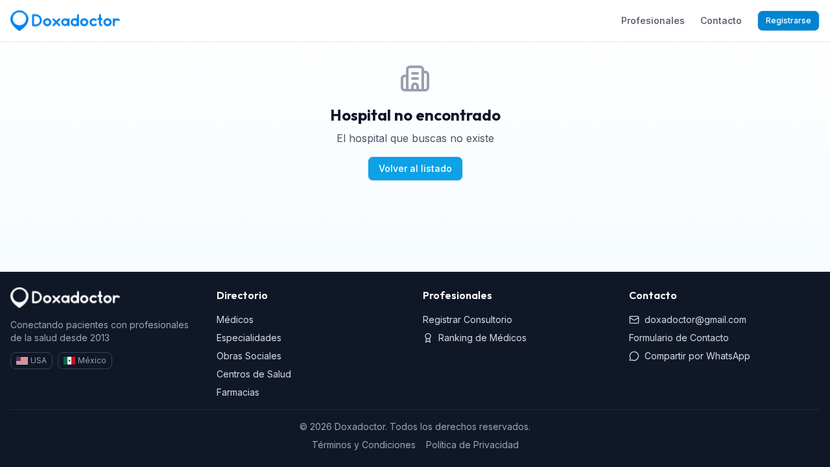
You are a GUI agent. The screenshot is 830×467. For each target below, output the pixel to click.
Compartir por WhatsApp (697, 355)
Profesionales (653, 20)
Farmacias (238, 392)
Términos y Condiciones (364, 444)
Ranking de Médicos (482, 337)
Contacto (721, 20)
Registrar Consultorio (467, 319)
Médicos (235, 319)
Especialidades (249, 337)
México (92, 360)
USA (38, 360)
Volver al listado (415, 168)
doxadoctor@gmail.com (695, 319)
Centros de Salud (254, 373)
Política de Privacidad (472, 444)
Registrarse (788, 20)
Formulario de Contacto (679, 337)
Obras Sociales (249, 355)
